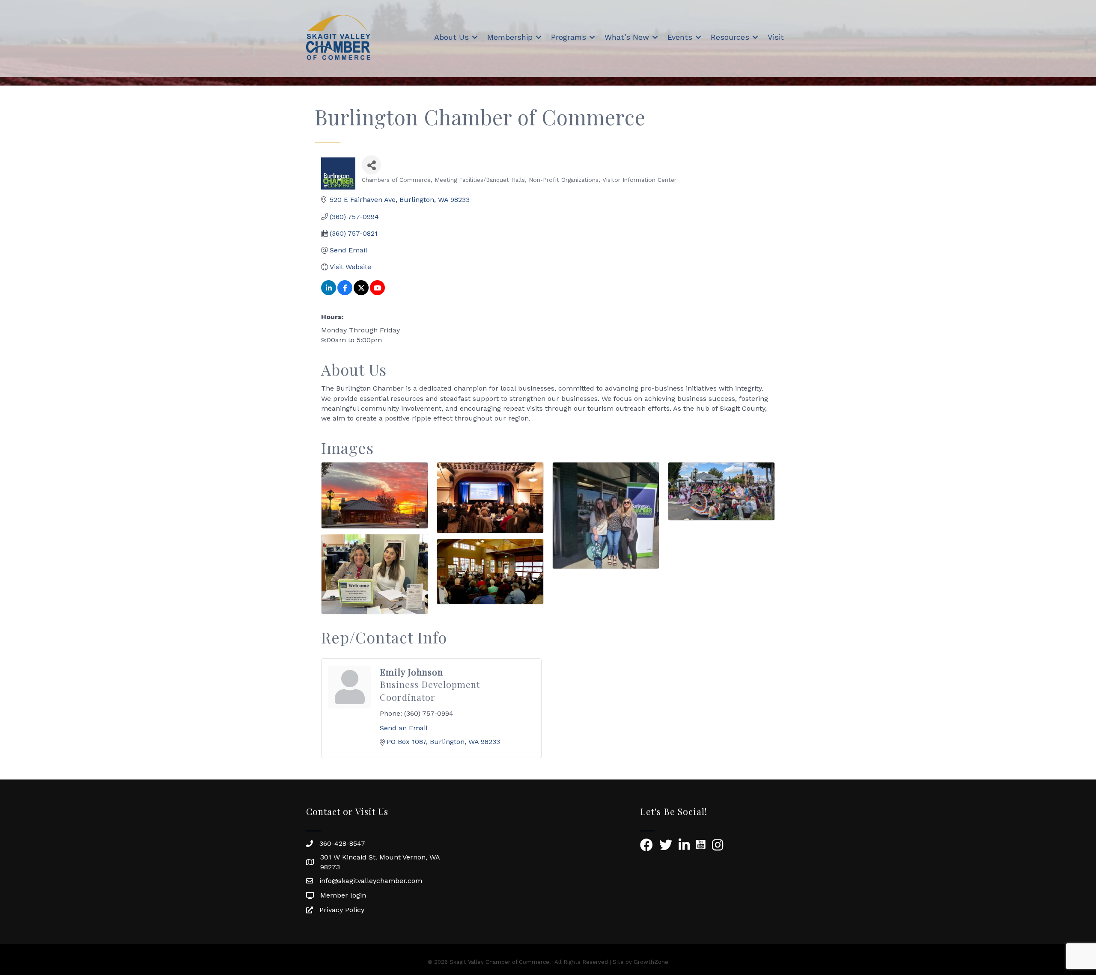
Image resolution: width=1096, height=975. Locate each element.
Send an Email (404, 728)
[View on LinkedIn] (328, 293)
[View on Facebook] (344, 293)
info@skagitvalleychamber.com (370, 881)
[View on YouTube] (377, 293)
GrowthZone (651, 962)
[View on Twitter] (361, 293)
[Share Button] (371, 165)
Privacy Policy (341, 910)
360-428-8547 (342, 843)
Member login (343, 895)
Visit (776, 37)
